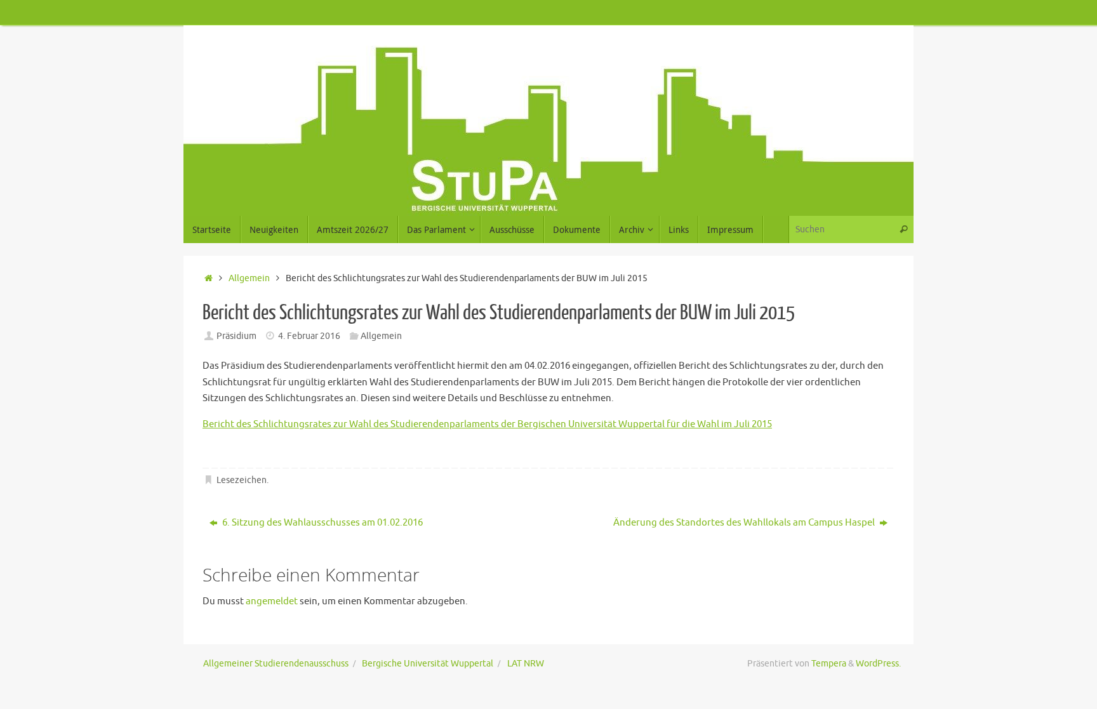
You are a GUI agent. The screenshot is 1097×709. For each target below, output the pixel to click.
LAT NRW (525, 663)
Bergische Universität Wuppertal (427, 663)
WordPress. (878, 663)
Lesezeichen (241, 480)
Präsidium (236, 336)
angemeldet (272, 601)
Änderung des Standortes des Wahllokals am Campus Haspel (745, 523)
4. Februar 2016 (309, 336)
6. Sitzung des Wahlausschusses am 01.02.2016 (321, 523)
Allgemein (249, 278)
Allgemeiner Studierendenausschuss (276, 663)
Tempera (828, 663)
